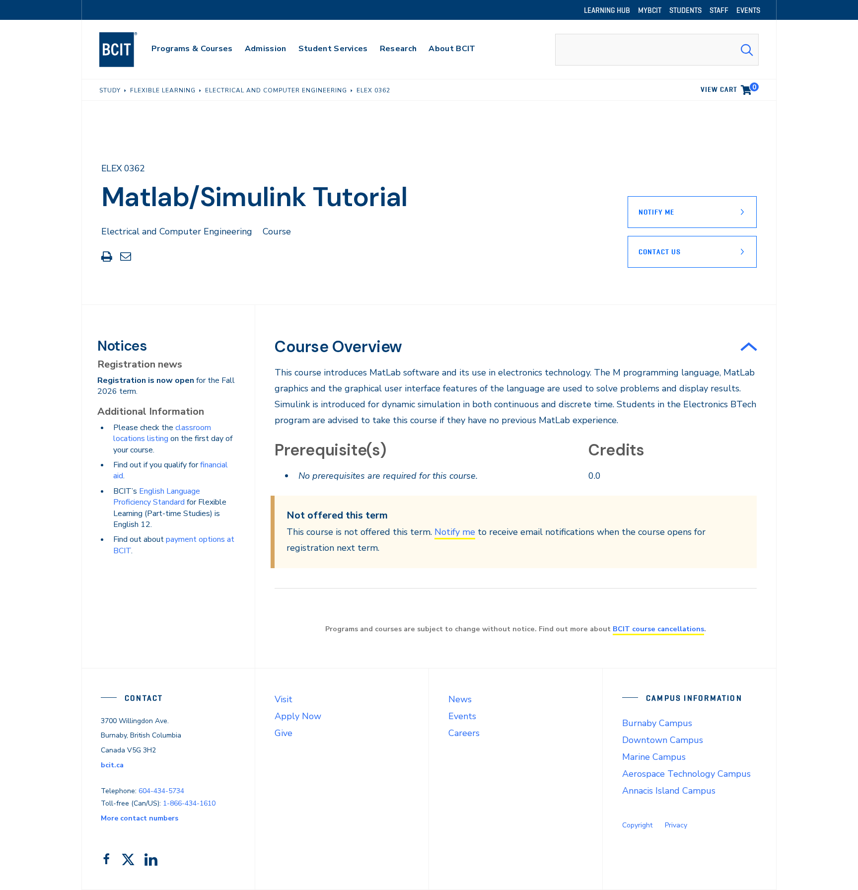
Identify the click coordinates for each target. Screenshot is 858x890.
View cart (728, 87)
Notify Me (656, 212)
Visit (283, 699)
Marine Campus (654, 757)
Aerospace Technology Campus (686, 774)
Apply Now (298, 716)
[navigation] (127, 49)
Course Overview (338, 347)
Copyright (637, 825)
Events (462, 716)
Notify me (454, 532)
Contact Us (660, 252)
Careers (464, 733)
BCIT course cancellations (658, 629)
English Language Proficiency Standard (156, 497)
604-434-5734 (161, 791)
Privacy (676, 825)
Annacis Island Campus (668, 791)
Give (283, 733)
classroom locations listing (162, 433)
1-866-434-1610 (189, 803)
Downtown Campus (662, 740)
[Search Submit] (747, 50)
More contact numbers (139, 818)
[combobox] (657, 50)
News (460, 699)
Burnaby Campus (657, 723)
